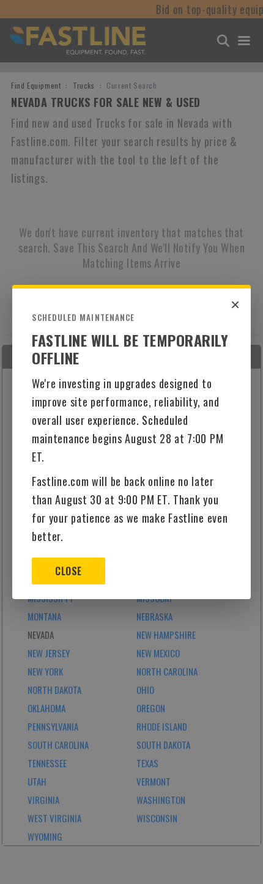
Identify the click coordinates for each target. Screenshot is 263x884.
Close (68, 571)
